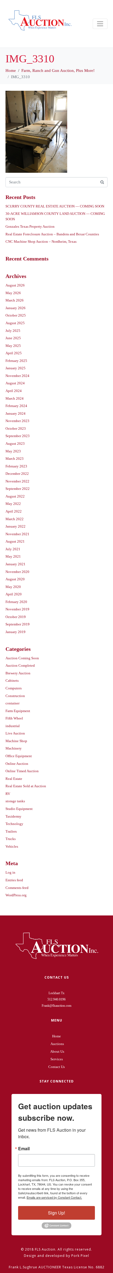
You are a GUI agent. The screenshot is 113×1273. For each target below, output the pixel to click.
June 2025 (13, 338)
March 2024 (14, 398)
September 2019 (17, 624)
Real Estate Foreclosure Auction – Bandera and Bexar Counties (52, 234)
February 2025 (16, 361)
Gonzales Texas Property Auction (30, 226)
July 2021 (12, 549)
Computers (13, 688)
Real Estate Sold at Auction (25, 786)
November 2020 (17, 572)
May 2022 (13, 504)
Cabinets (12, 680)
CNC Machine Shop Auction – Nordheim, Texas (41, 241)
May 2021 (13, 556)
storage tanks (15, 801)
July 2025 (12, 331)
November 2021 (17, 534)
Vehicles (11, 846)
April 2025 (13, 353)
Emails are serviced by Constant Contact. (54, 1197)
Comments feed (17, 888)
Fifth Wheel (14, 718)
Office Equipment (18, 756)
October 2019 (15, 617)
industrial (12, 726)
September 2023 (17, 436)
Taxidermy (13, 816)
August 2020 (15, 579)
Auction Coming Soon (22, 658)
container (12, 703)
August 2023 (15, 443)
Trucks (10, 839)
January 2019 (15, 632)
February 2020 (16, 602)
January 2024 (15, 413)
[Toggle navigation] (100, 24)
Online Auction (16, 764)
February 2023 (16, 466)
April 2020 (13, 594)
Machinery (13, 748)
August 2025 (15, 323)
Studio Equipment (19, 809)
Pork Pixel (80, 1255)
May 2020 (13, 587)
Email (24, 1148)
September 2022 (17, 489)
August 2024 (15, 383)
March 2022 (14, 519)
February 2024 (16, 406)
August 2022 (15, 496)
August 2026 (15, 285)
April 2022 (13, 511)
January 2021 (15, 564)
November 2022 (17, 481)
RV (7, 794)
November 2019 (17, 609)
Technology (14, 824)
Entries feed (14, 880)
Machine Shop (16, 741)
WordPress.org (16, 895)
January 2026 (15, 308)
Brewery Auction (17, 673)
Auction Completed (20, 665)
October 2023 (15, 428)
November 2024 (17, 376)
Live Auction (15, 733)
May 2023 (13, 451)
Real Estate (13, 779)
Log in (10, 872)
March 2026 (14, 300)
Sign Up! (56, 1213)
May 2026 (13, 293)
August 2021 (15, 541)
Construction (15, 696)
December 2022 (17, 474)
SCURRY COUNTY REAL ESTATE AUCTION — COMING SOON (54, 206)
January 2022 (15, 526)
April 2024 (13, 391)
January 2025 (15, 368)
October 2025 (15, 315)
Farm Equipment (17, 711)
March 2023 (14, 458)
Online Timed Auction (22, 771)
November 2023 (17, 421)
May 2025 (13, 346)
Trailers (11, 831)
